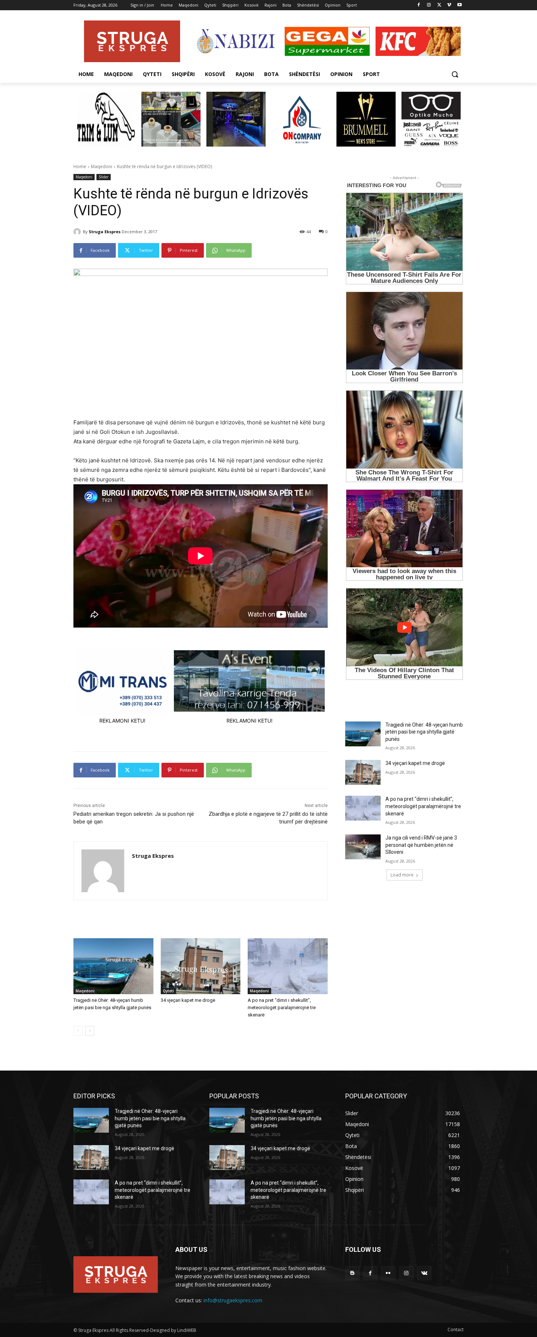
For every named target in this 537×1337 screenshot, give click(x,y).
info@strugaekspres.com (232, 1300)
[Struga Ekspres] (78, 231)
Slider (103, 176)
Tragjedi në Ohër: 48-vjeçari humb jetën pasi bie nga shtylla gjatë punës (424, 732)
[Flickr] (388, 1273)
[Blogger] (352, 1273)
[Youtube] (459, 5)
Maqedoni (101, 166)
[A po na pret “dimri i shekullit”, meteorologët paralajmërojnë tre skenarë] (288, 966)
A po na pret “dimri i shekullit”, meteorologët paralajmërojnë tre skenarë (282, 1007)
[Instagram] (429, 5)
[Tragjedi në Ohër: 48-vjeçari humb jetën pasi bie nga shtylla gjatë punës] (113, 966)
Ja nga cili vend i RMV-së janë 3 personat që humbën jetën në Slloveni (421, 845)
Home (79, 166)
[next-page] (89, 1030)
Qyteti (168, 990)
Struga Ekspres (105, 231)
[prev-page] (78, 1030)
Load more (402, 875)
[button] (455, 74)
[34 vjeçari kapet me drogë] (201, 966)
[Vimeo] (449, 5)
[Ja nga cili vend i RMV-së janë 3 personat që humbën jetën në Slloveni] (363, 846)
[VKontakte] (424, 1273)
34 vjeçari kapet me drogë (188, 1000)
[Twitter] (439, 5)
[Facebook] (419, 5)
